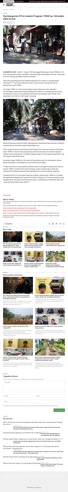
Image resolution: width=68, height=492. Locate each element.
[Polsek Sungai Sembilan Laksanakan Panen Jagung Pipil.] (55, 236)
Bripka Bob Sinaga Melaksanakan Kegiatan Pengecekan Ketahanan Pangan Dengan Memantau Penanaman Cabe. (31, 216)
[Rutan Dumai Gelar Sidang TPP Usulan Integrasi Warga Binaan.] (12, 256)
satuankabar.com (11, 22)
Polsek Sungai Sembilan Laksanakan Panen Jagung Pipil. (19, 208)
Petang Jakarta (7, 476)
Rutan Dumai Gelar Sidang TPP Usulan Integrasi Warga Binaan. (21, 210)
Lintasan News (19, 478)
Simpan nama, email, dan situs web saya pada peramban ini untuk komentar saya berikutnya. (31, 405)
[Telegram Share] (60, 223)
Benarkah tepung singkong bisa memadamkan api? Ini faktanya (35, 1)
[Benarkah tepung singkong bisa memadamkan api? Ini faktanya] (22, 433)
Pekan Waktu (47, 476)
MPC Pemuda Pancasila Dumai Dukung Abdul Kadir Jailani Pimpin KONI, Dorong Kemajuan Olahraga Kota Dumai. (32, 202)
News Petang (55, 476)
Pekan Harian (39, 476)
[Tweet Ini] (53, 223)
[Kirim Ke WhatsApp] (63, 223)
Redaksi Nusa (31, 476)
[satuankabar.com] (10, 4)
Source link (6, 195)
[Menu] (4, 4)
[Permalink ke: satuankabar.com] (4, 22)
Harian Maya (15, 476)
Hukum (5, 13)
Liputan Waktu (10, 478)
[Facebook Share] (49, 223)
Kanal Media (23, 476)
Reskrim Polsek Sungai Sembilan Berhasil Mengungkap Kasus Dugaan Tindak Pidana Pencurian (31, 213)
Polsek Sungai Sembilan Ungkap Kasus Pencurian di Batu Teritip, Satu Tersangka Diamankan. (30, 205)
